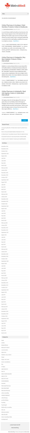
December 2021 (4, 227)
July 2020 (3, 265)
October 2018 (4, 316)
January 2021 (4, 251)
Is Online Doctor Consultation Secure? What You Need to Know (14, 134)
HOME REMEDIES (8, 46)
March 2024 (3, 165)
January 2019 (4, 309)
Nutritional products (15, 49)
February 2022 (4, 222)
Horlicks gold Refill (6, 49)
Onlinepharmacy (23, 49)
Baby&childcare (4, 345)
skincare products (5, 412)
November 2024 (4, 148)
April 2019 (3, 301)
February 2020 (4, 277)
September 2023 (4, 179)
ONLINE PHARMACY (17, 46)
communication (4, 349)
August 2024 (4, 155)
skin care (3, 409)
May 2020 (3, 270)
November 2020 (4, 256)
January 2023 (4, 196)
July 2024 (3, 158)
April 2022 (3, 218)
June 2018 (3, 325)
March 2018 (3, 332)
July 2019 (3, 294)
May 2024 (3, 163)
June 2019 (3, 297)
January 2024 (4, 170)
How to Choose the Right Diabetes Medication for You (12, 131)
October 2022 (4, 203)
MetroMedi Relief (5, 388)
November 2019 (4, 285)
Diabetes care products (6, 354)
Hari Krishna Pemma (8, 29)
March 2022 (3, 220)
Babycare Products (5, 347)
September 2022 (4, 206)
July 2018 (3, 323)
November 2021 (4, 230)
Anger (2, 340)
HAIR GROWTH (4, 369)
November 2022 (4, 201)
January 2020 (4, 280)
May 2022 (3, 215)
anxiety (3, 342)
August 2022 (4, 208)
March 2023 (3, 191)
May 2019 (3, 299)
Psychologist (4, 404)
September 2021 (4, 232)
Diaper (2, 357)
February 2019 (4, 306)
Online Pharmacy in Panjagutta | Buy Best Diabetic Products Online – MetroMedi (13, 59)
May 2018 (3, 328)
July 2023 (3, 184)
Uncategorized (4, 419)
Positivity (3, 402)
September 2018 (4, 318)
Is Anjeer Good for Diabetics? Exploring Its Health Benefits (13, 138)
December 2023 (4, 172)
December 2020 (4, 253)
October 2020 (4, 258)
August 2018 (4, 320)
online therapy (4, 397)
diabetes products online (9, 82)
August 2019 (4, 292)
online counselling (5, 392)
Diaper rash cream (5, 359)
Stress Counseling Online (6, 416)
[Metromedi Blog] (15, 9)
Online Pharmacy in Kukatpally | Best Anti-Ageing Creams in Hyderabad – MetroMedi (14, 93)
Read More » (16, 41)
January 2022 (4, 225)
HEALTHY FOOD (4, 378)
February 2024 (4, 167)
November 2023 (4, 175)
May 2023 (3, 187)
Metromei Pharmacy (5, 390)
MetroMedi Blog (11, 431)
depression (3, 352)
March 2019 (3, 304)
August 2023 (4, 182)
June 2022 (3, 213)
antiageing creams (22, 112)
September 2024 (4, 153)
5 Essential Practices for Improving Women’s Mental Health (13, 136)
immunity (3, 383)
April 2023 (3, 189)
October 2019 (4, 287)
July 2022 (3, 210)
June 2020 (3, 268)
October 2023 (4, 177)
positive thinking (4, 400)
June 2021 (3, 239)
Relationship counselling (6, 407)
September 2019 (4, 289)
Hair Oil (3, 371)
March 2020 (3, 275)
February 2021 (4, 249)
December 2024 (4, 146)
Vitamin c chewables (6, 51)
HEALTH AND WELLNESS (11, 44)
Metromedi (8, 83)
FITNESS (3, 366)
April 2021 (3, 244)
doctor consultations (5, 361)
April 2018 (3, 330)
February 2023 (4, 194)
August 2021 (4, 234)
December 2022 (4, 198)
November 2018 (4, 313)
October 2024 (4, 151)
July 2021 (3, 237)
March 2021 (3, 246)
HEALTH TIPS (20, 44)
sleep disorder (4, 414)
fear (2, 364)
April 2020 (3, 273)
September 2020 (4, 261)
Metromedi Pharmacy (6, 385)
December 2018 (4, 311)
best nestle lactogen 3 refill (19, 48)
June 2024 (3, 160)
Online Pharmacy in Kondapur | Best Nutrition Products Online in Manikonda (14, 26)
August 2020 (4, 263)
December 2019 (4, 282)
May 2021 (3, 242)
